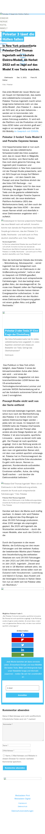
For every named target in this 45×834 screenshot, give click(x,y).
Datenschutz (22, 806)
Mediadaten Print (22, 795)
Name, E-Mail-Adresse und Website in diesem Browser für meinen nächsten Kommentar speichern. (19, 758)
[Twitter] (23, 645)
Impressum (22, 803)
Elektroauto (8, 77)
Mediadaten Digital (22, 798)
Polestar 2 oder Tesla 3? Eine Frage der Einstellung (21, 332)
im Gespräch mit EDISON (26, 131)
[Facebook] (23, 635)
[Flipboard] (23, 640)
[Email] (23, 655)
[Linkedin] (23, 650)
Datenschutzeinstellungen (23, 811)
